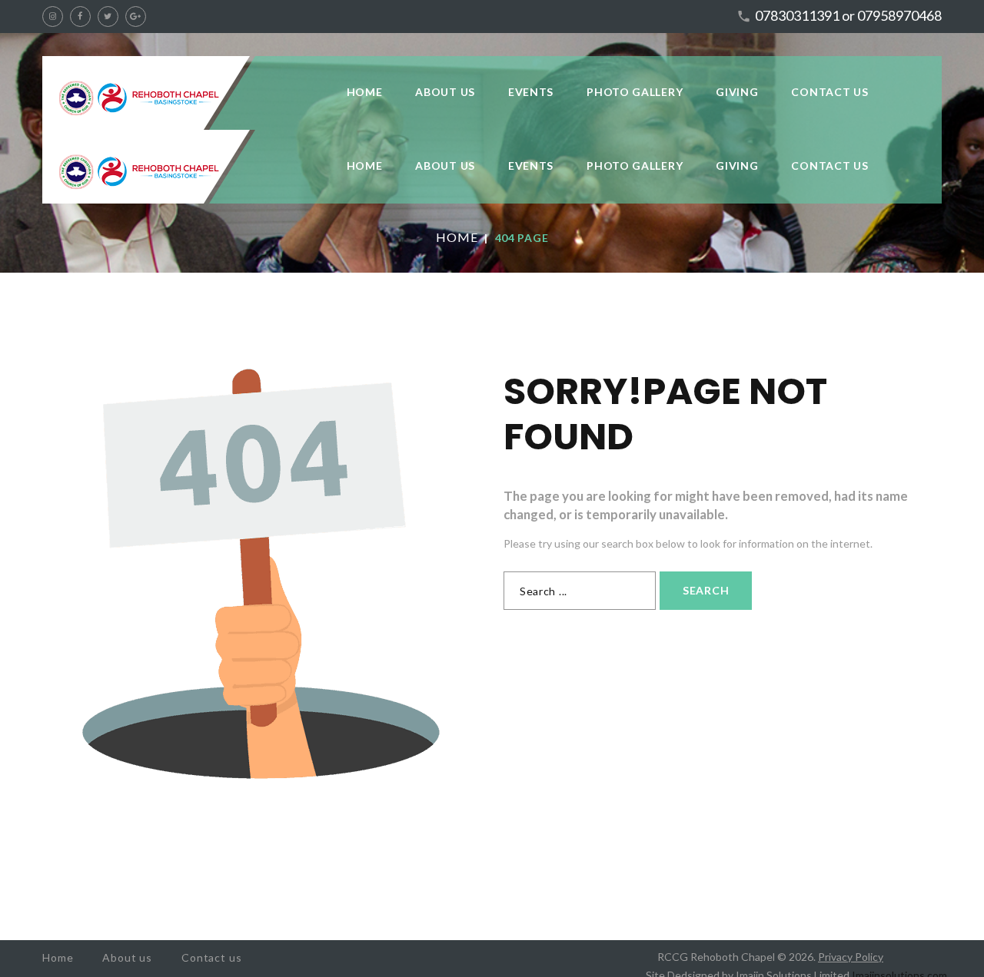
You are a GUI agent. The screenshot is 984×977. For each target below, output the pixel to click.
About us (127, 957)
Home (457, 237)
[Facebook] (80, 16)
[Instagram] (52, 16)
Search (706, 590)
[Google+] (135, 16)
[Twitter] (108, 16)
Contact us (211, 957)
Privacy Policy (850, 956)
